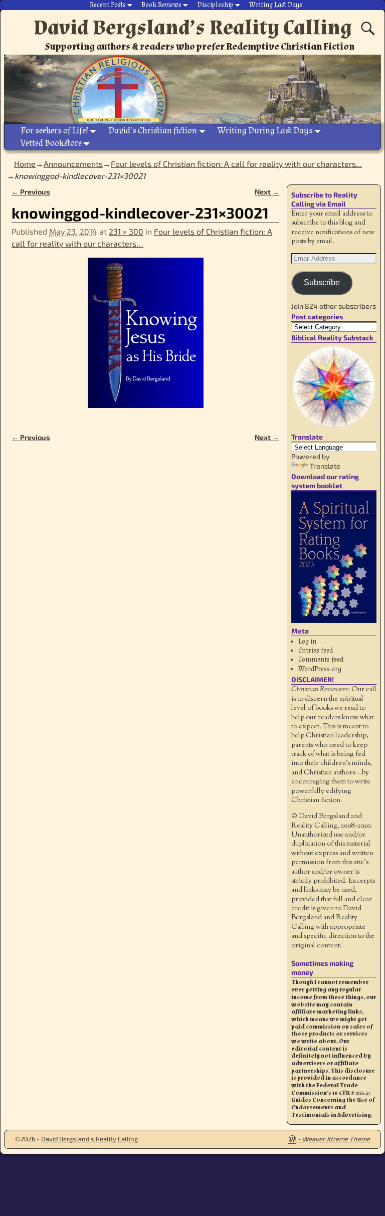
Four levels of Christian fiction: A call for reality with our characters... (236, 163)
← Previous (31, 191)
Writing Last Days (275, 5)
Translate (325, 466)
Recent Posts (108, 5)
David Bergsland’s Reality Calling (193, 27)
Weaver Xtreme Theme (336, 1139)
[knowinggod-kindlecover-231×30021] (145, 339)
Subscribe (322, 282)
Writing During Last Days (265, 130)
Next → (267, 191)
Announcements (73, 163)
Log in (307, 641)
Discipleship (216, 5)
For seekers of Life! (54, 130)
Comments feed (320, 659)
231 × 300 (126, 231)
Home (25, 163)
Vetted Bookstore (51, 143)
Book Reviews (161, 5)
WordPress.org (319, 669)
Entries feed (315, 650)
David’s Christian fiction (152, 130)
